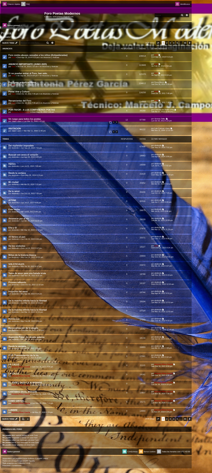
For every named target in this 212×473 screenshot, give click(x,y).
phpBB (18, 458)
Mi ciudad (13, 182)
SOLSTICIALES (16, 264)
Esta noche (14, 209)
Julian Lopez (16, 37)
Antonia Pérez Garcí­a (21, 112)
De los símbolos (16, 246)
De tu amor (14, 191)
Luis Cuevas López (162, 128)
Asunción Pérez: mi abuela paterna (26, 337)
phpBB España (29, 461)
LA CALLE (13, 364)
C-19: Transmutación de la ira (23, 355)
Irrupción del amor (18, 291)
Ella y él (12, 227)
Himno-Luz (14, 319)
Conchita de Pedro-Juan (164, 110)
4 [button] (173, 43)
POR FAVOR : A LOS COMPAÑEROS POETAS (31, 110)
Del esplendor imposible (21, 145)
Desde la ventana (17, 173)
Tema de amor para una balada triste (27, 273)
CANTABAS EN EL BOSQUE (22, 392)
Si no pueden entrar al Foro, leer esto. (28, 73)
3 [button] (170, 43)
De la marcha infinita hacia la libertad (27, 300)
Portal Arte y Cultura (18, 91)
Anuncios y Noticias (51, 57)
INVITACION (14, 128)
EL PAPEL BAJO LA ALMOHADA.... (26, 382)
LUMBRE (13, 410)
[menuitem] (25, 4)
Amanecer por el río (18, 218)
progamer (10, 463)
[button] (158, 43)
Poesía (6, 33)
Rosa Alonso (159, 82)
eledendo (15, 148)
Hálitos (12, 164)
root (13, 57)
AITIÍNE (12, 200)
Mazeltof (22, 463)
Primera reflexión (17, 282)
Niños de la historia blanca (22, 255)
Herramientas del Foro (19, 100)
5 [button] (177, 43)
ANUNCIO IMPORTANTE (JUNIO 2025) (27, 64)
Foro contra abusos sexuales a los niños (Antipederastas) (37, 55)
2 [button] (166, 43)
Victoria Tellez (159, 119)
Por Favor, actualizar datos (22, 82)
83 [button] (185, 43)
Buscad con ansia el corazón (23, 155)
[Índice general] (23, 14)
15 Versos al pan (16, 237)
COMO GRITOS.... (17, 401)
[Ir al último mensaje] (160, 55)
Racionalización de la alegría (23, 328)
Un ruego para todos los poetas (24, 119)
